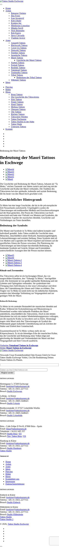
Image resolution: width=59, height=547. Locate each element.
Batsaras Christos (18, 13)
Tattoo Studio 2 (6, 519)
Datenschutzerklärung (14, 484)
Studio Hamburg (14, 448)
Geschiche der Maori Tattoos (28, 60)
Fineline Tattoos (18, 53)
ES (20, 434)
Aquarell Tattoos (18, 43)
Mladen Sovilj (17, 28)
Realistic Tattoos (18, 67)
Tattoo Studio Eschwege (18, 524)
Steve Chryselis (17, 35)
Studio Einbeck (13, 502)
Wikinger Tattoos (18, 80)
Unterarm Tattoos (18, 126)
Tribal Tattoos (17, 75)
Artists (8, 11)
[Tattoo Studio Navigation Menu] (1, 4)
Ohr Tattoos (16, 112)
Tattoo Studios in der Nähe (22, 122)
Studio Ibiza (12, 434)
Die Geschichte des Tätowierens (25, 97)
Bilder (8, 89)
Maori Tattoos (17, 58)
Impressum (10, 481)
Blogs (8, 92)
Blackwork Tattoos (19, 45)
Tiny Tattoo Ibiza (14, 436)
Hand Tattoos (17, 104)
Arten (7, 40)
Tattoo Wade (16, 124)
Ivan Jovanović (17, 18)
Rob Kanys (16, 33)
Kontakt (8, 129)
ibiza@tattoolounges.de (16, 429)
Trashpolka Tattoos (19, 72)
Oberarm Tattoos (18, 109)
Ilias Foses (15, 16)
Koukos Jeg (16, 23)
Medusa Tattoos (18, 107)
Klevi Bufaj (16, 20)
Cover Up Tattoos (18, 48)
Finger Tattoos (17, 102)
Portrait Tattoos (17, 65)
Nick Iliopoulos (17, 30)
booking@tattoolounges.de (18, 386)
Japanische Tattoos (19, 55)
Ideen (7, 82)
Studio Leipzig (13, 403)
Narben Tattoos (17, 62)
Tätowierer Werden (19, 117)
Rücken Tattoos (18, 114)
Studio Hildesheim (15, 514)
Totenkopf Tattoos (19, 70)
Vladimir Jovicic (18, 38)
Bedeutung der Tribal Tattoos (29, 77)
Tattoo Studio (6, 451)
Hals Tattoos (16, 99)
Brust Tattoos (17, 94)
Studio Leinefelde (14, 415)
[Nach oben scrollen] (1, 546)
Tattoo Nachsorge (18, 119)
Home (8, 8)
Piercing (9, 87)
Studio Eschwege (14, 391)
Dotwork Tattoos (18, 50)
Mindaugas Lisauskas (20, 25)
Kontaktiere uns (12, 479)
